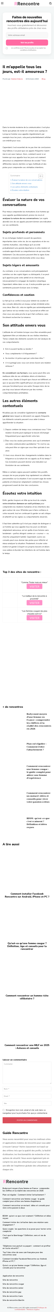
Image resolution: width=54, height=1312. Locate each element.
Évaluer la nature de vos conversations (27, 180)
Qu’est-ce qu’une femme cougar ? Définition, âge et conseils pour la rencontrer (27, 946)
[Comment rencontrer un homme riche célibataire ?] (27, 971)
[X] (19, 85)
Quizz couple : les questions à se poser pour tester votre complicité (27, 1230)
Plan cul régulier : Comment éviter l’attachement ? (36, 747)
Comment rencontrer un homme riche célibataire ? (27, 997)
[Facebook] (13, 85)
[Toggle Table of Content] (39, 176)
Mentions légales (33, 1309)
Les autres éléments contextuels (25, 187)
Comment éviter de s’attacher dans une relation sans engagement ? (25, 1223)
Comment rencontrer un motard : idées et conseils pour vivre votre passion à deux (39, 797)
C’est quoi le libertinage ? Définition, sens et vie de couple (24, 1236)
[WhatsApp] (31, 85)
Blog (43, 79)
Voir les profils (27, 42)
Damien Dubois (17, 79)
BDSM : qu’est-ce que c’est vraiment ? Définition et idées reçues (38, 823)
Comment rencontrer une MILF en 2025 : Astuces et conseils (27, 1047)
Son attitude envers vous (21, 183)
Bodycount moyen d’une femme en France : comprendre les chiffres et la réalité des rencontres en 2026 (39, 721)
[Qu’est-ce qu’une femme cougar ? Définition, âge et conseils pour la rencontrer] (27, 918)
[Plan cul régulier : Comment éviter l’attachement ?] (14, 747)
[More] (37, 85)
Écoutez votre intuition (20, 190)
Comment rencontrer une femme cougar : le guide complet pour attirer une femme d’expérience (39, 772)
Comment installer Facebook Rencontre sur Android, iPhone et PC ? (27, 895)
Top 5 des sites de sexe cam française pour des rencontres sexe (23, 1253)
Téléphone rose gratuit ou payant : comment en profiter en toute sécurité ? (26, 1247)
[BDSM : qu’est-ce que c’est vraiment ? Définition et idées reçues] (14, 824)
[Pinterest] (25, 85)
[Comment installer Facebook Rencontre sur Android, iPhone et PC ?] (27, 869)
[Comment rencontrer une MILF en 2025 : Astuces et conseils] (27, 1020)
